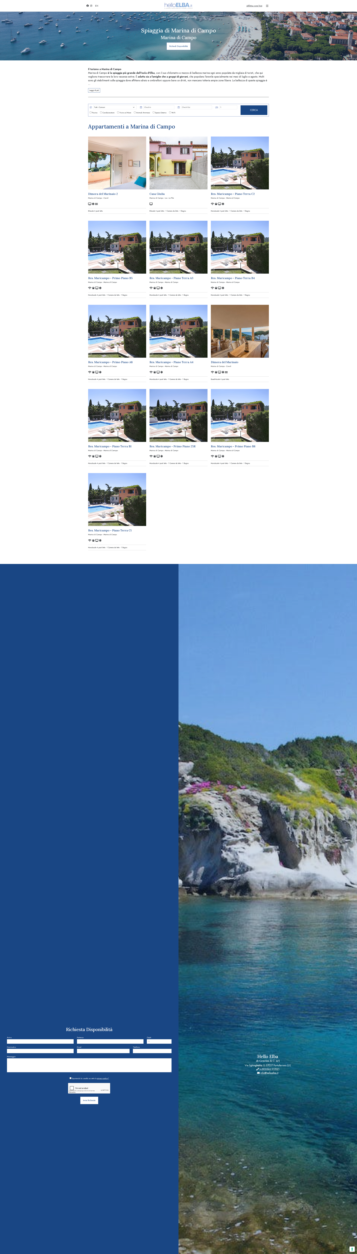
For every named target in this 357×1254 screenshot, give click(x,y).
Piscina (94, 112)
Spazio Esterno (160, 112)
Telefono (136, 1047)
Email (79, 1047)
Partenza (80, 1037)
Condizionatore (108, 112)
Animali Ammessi (143, 112)
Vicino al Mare (125, 112)
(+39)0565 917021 (269, 1069)
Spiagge (173, 17)
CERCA (254, 110)
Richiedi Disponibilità (178, 46)
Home (163, 17)
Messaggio (11, 1056)
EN (96, 5)
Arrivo (9, 1037)
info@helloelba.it (269, 1073)
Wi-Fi (173, 112)
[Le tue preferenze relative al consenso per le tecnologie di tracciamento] (352, 1249)
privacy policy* (103, 1078)
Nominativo (11, 1047)
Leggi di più (94, 90)
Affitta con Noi (254, 5)
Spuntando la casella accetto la (90, 1078)
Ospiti (149, 1037)
